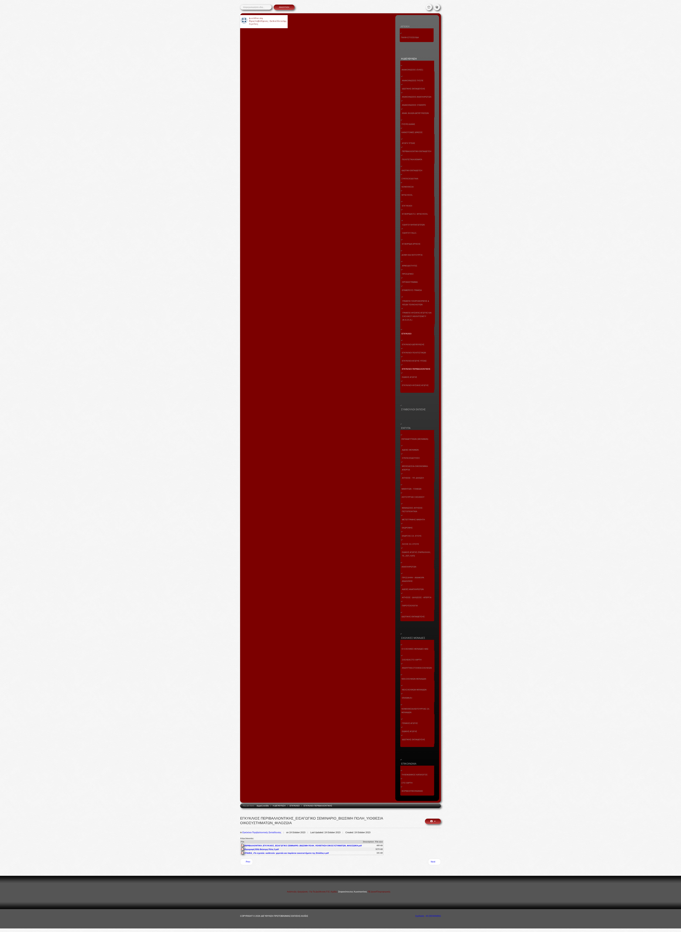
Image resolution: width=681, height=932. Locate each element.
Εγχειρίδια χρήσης (411, 244)
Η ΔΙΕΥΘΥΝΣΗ (409, 58)
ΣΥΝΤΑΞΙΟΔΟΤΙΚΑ (410, 179)
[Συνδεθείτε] (437, 7)
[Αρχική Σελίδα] (429, 7)
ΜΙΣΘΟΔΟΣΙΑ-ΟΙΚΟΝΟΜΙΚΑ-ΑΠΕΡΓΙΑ (415, 468)
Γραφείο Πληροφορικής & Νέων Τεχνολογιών (415, 303)
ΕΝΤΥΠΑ (406, 428)
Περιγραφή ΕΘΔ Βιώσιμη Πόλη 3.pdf (261, 849)
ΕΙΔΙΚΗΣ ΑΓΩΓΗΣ (409, 377)
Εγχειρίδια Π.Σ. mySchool (415, 214)
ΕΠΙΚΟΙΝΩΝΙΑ (408, 763)
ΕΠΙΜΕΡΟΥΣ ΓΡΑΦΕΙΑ (412, 290)
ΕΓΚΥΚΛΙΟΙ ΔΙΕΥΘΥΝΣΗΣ (413, 344)
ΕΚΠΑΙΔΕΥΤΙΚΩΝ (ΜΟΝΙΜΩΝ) (415, 439)
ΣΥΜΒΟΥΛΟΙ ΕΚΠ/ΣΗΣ (413, 409)
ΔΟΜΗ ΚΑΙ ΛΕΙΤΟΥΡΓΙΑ (412, 255)
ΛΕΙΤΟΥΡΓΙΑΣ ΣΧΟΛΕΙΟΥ (413, 497)
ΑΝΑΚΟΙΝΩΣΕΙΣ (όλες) (412, 70)
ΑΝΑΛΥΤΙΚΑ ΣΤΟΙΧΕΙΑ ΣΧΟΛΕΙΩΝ (417, 668)
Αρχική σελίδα (263, 806)
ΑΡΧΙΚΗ (405, 26)
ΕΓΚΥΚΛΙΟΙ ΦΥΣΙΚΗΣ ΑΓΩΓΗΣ (415, 385)
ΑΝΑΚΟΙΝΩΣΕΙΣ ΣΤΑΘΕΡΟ (414, 105)
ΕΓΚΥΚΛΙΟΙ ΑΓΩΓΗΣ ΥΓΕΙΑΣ (414, 361)
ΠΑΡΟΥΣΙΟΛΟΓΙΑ (410, 606)
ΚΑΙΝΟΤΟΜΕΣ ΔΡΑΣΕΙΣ (412, 132)
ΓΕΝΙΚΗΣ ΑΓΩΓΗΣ (410, 723)
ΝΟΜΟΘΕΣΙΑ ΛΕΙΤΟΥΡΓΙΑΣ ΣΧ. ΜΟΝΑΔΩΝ (416, 710)
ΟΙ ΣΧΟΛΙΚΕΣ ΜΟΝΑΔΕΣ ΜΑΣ (415, 649)
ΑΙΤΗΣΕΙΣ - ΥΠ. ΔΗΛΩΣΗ (413, 478)
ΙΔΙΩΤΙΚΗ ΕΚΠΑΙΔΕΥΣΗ (412, 170)
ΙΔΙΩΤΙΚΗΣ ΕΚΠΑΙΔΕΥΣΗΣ (413, 89)
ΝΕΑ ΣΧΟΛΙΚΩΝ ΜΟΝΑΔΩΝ (414, 679)
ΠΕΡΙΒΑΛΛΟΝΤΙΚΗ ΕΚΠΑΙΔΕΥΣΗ (416, 151)
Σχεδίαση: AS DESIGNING (428, 916)
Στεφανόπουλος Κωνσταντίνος (353, 891)
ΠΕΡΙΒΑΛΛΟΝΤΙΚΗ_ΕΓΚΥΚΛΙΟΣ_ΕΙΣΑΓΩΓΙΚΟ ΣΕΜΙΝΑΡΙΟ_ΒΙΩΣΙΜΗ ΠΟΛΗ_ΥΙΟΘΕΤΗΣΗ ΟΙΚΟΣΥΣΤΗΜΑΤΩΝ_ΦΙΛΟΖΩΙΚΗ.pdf (303, 846)
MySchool (407, 195)
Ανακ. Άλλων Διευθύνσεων (415, 113)
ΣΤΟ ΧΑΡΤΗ (407, 783)
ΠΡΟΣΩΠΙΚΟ (408, 274)
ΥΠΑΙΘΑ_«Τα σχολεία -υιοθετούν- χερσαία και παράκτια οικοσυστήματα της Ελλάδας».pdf (286, 853)
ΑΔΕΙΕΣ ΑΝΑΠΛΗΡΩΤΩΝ (413, 589)
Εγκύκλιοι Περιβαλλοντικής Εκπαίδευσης (261, 832)
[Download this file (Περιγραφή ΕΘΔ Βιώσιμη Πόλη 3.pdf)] (242, 849)
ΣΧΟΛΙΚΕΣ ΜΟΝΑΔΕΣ (413, 638)
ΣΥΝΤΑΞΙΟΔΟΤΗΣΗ (411, 458)
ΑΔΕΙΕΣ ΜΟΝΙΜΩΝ (410, 450)
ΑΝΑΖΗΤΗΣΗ (284, 7)
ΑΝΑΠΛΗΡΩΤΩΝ (409, 567)
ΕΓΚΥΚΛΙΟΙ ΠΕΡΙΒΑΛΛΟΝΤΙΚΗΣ (416, 369)
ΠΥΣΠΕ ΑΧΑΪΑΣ (408, 124)
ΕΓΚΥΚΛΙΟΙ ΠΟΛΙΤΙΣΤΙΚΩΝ (414, 353)
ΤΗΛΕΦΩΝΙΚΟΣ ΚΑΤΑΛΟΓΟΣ (415, 775)
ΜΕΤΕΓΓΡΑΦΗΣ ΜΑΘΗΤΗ (413, 520)
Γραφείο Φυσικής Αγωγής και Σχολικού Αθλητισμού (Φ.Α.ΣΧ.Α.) (416, 316)
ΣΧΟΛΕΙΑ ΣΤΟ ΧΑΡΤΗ (412, 660)
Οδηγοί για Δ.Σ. (409, 233)
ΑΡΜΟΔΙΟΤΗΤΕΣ (409, 266)
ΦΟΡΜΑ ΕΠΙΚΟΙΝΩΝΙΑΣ (412, 791)
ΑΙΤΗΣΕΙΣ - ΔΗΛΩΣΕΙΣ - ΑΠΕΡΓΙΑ (416, 597)
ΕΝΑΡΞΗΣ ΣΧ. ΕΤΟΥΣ (412, 536)
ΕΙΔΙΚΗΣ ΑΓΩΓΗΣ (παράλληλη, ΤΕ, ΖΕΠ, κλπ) (416, 554)
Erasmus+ (407, 698)
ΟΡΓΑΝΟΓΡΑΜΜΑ (410, 282)
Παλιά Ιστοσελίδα (410, 37)
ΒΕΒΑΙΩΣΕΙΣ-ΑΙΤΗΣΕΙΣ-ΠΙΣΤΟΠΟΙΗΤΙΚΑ (412, 509)
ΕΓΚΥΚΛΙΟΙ (406, 334)
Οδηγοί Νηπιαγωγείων (413, 225)
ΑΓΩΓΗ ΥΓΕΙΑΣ (408, 143)
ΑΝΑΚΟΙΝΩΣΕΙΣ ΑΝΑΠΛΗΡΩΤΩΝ (416, 97)
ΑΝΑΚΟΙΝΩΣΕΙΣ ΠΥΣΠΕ (412, 80)
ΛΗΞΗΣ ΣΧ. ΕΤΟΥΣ (410, 544)
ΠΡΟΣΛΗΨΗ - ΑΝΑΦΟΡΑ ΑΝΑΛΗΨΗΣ (413, 579)
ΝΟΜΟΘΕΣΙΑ (408, 187)
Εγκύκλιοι (407, 206)
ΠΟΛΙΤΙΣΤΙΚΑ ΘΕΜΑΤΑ (412, 159)
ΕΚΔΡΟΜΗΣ (407, 528)
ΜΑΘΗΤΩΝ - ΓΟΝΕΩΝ (411, 489)
